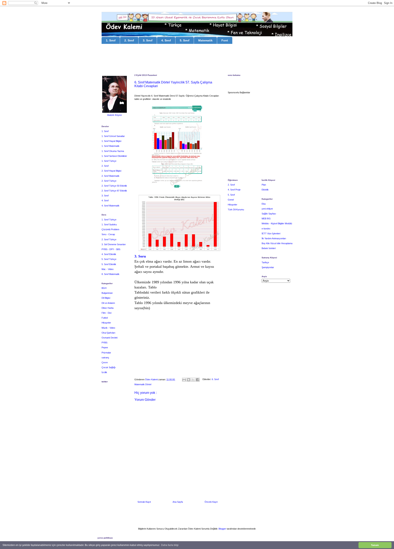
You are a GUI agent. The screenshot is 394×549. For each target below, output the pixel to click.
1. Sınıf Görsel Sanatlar (113, 136)
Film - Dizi (106, 313)
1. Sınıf (111, 40)
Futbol (105, 318)
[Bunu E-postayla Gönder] (184, 380)
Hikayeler (106, 322)
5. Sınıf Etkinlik (109, 264)
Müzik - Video (108, 328)
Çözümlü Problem (110, 229)
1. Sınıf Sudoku (109, 224)
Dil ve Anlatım (108, 303)
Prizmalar (106, 352)
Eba (264, 204)
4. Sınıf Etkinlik (109, 254)
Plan (264, 184)
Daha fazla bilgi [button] (170, 545)
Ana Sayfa (178, 502)
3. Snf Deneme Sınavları (114, 244)
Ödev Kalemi (151, 379)
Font (224, 40)
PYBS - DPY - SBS (111, 249)
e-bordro (266, 228)
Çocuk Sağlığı (109, 367)
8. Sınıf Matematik (110, 274)
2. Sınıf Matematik (110, 176)
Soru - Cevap (108, 234)
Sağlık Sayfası (269, 213)
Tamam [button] (375, 545)
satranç (105, 357)
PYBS (104, 342)
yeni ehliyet (267, 208)
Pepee (105, 347)
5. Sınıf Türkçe (109, 259)
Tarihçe (265, 262)
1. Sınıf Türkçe (109, 161)
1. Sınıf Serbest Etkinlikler (114, 156)
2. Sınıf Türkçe (109, 181)
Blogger (222, 528)
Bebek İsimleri (269, 248)
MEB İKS (266, 218)
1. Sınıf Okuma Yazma (113, 151)
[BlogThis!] (189, 380)
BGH (104, 288)
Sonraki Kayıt (144, 502)
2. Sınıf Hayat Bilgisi (111, 171)
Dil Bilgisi (106, 298)
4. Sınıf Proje (234, 189)
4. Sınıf (166, 40)
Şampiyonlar (268, 267)
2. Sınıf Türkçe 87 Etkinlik (114, 190)
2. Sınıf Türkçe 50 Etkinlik (114, 186)
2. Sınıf (129, 40)
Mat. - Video (107, 269)
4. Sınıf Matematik (110, 205)
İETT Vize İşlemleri (271, 233)
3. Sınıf (147, 40)
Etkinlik (265, 189)
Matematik (205, 40)
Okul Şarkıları (108, 332)
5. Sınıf (184, 40)
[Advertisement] (197, 59)
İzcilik (104, 372)
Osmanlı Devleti (109, 337)
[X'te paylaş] (193, 380)
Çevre (105, 362)
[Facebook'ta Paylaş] (198, 380)
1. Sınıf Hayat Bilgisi (111, 141)
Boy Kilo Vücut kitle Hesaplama (277, 243)
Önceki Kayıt (211, 502)
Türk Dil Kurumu (236, 209)
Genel (231, 199)
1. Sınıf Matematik (110, 146)
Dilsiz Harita (107, 308)
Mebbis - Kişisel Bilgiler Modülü (277, 223)
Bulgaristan (107, 293)
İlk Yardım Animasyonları (274, 238)
